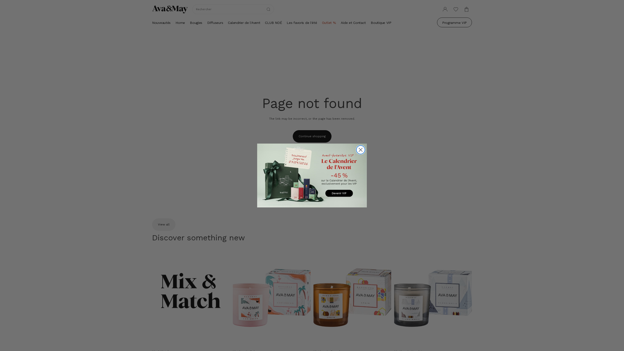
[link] (312, 175)
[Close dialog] (360, 150)
